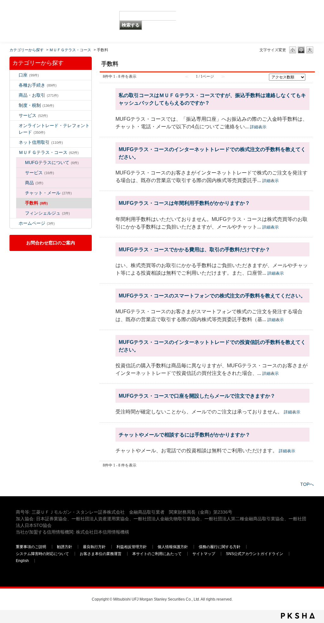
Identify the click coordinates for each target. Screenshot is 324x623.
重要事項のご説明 (31, 547)
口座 (29, 74)
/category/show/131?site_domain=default (14, 152)
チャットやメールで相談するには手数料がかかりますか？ (184, 434)
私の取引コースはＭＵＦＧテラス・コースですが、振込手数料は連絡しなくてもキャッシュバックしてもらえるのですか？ (212, 99)
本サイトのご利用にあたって (157, 554)
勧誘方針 (64, 547)
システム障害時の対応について (42, 554)
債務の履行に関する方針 (219, 547)
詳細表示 (258, 127)
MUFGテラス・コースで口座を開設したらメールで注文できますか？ (197, 396)
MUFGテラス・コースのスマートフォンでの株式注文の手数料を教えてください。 (212, 295)
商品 (34, 182)
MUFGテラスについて (52, 162)
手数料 (36, 202)
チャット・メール (48, 192)
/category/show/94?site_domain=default (14, 115)
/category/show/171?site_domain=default (14, 223)
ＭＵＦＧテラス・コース (70, 50)
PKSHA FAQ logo (298, 616)
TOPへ (307, 484)
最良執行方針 (94, 547)
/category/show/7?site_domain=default (14, 75)
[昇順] (309, 75)
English (22, 561)
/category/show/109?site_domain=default (14, 142)
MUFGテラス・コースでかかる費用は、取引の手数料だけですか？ (194, 249)
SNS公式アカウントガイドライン (254, 554)
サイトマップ (203, 554)
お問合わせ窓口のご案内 (50, 242)
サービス (33, 115)
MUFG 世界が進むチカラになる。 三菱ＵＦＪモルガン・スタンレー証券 (59, 11)
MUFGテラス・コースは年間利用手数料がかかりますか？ (184, 203)
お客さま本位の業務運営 (101, 554)
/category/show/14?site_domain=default (14, 125)
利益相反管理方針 (131, 547)
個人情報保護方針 (173, 547)
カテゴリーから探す (26, 50)
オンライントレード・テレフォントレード (54, 129)
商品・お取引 (39, 95)
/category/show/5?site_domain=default (14, 85)
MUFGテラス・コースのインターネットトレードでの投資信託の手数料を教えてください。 (212, 345)
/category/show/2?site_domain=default (14, 95)
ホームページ (37, 223)
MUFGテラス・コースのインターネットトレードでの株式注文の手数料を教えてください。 (212, 153)
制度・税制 (36, 105)
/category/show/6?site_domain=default (14, 105)
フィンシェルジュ (47, 213)
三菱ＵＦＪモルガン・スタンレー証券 (242, 20)
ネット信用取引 (41, 142)
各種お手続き (38, 85)
